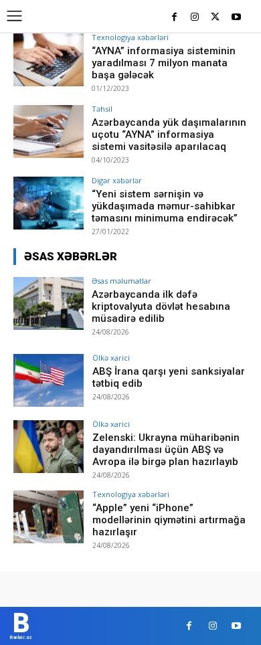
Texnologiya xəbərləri (130, 37)
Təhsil (102, 108)
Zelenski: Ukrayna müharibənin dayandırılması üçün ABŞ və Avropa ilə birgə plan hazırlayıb (166, 450)
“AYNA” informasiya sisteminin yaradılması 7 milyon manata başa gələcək (164, 63)
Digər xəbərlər (117, 180)
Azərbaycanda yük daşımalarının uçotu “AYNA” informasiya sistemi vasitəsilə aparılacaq (169, 134)
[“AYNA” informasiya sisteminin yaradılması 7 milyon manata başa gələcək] (48, 59)
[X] (215, 17)
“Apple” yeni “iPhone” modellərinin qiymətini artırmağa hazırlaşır (169, 520)
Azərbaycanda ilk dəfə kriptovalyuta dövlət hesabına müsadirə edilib (161, 306)
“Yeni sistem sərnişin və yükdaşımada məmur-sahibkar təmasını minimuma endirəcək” (165, 206)
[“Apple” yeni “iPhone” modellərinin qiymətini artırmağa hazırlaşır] (48, 516)
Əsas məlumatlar (121, 280)
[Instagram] (195, 17)
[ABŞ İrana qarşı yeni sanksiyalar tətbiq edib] (48, 380)
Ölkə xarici (111, 357)
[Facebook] (174, 17)
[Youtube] (236, 17)
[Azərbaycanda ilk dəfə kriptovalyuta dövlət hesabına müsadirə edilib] (48, 303)
